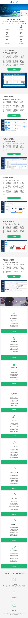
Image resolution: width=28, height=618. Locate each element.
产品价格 (14, 14)
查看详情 (14, 331)
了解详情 (14, 69)
